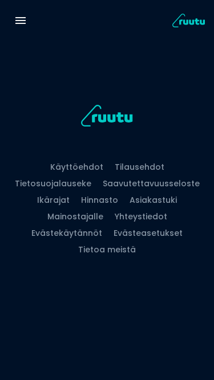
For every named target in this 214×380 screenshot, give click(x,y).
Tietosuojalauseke (53, 183)
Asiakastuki (153, 200)
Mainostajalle (75, 216)
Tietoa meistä (107, 249)
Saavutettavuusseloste (151, 183)
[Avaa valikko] (20, 20)
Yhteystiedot (141, 216)
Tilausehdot (139, 167)
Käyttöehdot (76, 167)
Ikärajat (53, 200)
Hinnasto (99, 200)
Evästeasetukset (148, 233)
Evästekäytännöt (66, 233)
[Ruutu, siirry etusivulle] (106, 117)
